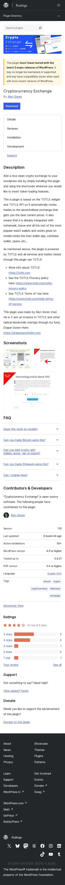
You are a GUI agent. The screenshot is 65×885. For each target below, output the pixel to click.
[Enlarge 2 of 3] (57, 353)
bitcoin (47, 581)
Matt (8, 809)
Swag (39, 792)
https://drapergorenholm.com (22, 333)
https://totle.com (19, 272)
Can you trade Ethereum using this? (26, 464)
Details (11, 119)
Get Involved (42, 773)
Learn (7, 773)
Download (12, 106)
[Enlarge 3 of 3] (57, 377)
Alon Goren (15, 96)
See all (57, 664)
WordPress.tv (13, 792)
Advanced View (13, 605)
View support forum (15, 691)
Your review (10, 664)
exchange (55, 595)
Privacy (8, 762)
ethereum (55, 588)
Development (15, 146)
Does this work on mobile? (20, 429)
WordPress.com (15, 803)
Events (38, 779)
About (7, 743)
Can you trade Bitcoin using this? (24, 440)
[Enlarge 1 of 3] (26, 353)
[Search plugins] (40, 27)
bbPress (10, 815)
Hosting (8, 756)
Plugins (38, 756)
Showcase (41, 743)
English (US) (55, 573)
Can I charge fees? (15, 475)
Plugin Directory (12, 15)
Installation (14, 137)
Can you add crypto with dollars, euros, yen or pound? (21, 451)
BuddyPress (12, 821)
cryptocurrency (39, 588)
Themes (39, 750)
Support (12, 155)
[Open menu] (59, 5)
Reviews (12, 128)
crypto (56, 581)
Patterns (39, 762)
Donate (40, 785)
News (7, 750)
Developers (10, 785)
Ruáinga (17, 837)
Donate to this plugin (16, 722)
